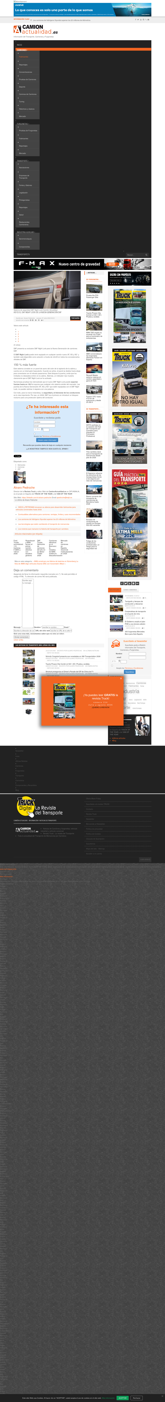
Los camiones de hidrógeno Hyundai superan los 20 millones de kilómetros (46, 519)
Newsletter (90, 819)
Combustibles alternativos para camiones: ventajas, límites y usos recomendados (49, 514)
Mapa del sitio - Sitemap (95, 848)
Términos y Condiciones (51, 436)
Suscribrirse (90, 843)
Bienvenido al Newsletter (95, 824)
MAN (144, 700)
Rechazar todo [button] (5, 874)
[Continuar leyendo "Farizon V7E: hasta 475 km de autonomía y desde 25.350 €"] (94, 389)
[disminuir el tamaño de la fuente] (30, 320)
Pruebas (91, 658)
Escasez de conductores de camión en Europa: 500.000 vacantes (93, 522)
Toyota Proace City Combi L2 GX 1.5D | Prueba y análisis (94, 315)
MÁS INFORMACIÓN (8, 869)
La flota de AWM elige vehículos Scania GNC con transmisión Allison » (46, 562)
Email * (67, 627)
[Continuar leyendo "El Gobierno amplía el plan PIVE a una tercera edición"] (116, 618)
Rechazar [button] (3, 888)
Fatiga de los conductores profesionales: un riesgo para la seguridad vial (92, 545)
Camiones (21, 467)
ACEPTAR (122, 1398)
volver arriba (18, 640)
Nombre (119, 653)
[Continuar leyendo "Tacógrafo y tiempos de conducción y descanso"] (116, 599)
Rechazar (136, 1398)
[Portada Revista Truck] (130, 315)
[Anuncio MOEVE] (82, 9)
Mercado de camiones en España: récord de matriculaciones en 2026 (67, 547)
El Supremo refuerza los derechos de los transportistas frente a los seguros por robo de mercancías (94, 477)
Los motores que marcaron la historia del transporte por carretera (43, 529)
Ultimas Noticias (92, 651)
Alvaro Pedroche (29, 318)
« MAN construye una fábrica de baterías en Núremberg (54, 561)
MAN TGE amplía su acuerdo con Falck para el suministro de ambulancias (94, 335)
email (119, 657)
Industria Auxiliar (124, 694)
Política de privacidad (94, 829)
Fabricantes (75, 318)
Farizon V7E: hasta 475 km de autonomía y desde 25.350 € (93, 399)
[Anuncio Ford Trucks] (82, 264)
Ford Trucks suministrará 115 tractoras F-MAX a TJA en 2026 (18, 547)
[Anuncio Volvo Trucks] (129, 278)
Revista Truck (91, 814)
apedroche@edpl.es (64, 497)
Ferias (142, 686)
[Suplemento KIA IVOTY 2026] (129, 377)
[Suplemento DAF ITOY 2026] (129, 438)
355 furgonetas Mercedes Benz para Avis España (135, 632)
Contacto (89, 809)
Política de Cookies (93, 834)
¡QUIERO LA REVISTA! (100, 707)
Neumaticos (132, 703)
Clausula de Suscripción (95, 839)
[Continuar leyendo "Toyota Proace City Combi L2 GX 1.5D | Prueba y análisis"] (94, 306)
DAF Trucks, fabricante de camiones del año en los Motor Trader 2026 (41, 548)
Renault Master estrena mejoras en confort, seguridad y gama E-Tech (93, 378)
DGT (125, 686)
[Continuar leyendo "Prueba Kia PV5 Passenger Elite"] (94, 288)
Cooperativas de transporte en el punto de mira (135, 612)
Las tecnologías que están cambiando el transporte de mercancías (58, 20)
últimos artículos (119, 738)
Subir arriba (144, 860)
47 (145, 608)
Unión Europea (137, 708)
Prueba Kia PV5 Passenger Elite (92, 296)
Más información (108, 1398)
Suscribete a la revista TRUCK (97, 804)
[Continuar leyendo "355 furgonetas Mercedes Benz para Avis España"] (116, 628)
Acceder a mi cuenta (94, 853)
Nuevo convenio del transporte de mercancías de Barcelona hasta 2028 (93, 500)
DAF (19, 469)
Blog (114, 740)
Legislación (138, 700)
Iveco (131, 700)
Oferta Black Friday (93, 798)
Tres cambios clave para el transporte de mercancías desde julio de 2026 (94, 455)
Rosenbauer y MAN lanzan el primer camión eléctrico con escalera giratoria (30, 548)
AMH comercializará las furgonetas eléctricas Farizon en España (94, 357)
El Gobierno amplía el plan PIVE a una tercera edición (135, 622)
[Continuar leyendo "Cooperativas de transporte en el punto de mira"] (116, 608)
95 (145, 598)
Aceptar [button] (3, 886)
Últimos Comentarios (130, 590)
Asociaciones (130, 683)
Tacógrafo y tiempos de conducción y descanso (134, 602)
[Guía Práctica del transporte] (129, 496)
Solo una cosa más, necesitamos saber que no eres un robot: (39, 633)
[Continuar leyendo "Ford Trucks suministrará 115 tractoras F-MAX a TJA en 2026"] (29, 683)
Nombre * (38, 627)
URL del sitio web (43, 630)
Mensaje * (18, 627)
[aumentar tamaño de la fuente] (32, 320)
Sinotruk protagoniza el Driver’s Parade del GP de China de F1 (70, 671)
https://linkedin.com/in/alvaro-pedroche (36, 497)
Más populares (114, 590)
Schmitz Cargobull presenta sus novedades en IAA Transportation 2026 (73, 656)
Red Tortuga (141, 703)
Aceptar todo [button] (5, 871)
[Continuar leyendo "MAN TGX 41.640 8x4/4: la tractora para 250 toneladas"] (29, 676)
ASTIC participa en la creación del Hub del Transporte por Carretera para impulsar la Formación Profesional (93, 430)
